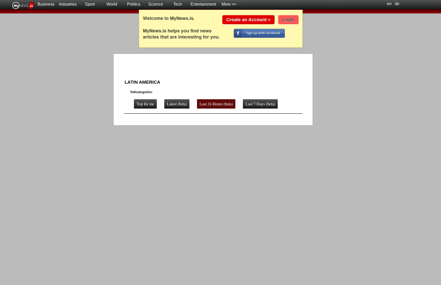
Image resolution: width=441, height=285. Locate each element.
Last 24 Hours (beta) (216, 104)
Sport (90, 4)
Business (46, 4)
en (389, 4)
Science (155, 4)
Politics (133, 4)
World (111, 4)
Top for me (145, 104)
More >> (229, 4)
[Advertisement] (210, 67)
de (397, 4)
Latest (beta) (177, 104)
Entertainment (203, 4)
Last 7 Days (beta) (260, 104)
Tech (177, 4)
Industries (68, 4)
